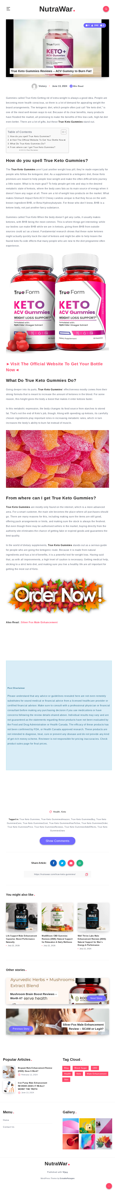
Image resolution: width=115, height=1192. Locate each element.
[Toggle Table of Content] (62, 132)
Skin (66, 1079)
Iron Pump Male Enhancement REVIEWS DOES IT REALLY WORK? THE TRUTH (32, 1086)
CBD (95, 1068)
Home (6, 1120)
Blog (66, 1068)
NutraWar (56, 9)
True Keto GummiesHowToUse (64, 823)
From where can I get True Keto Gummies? (32, 147)
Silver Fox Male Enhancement (39, 622)
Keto (63, 811)
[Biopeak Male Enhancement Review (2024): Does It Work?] (9, 1072)
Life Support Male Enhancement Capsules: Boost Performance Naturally (21, 939)
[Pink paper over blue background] (71, 1125)
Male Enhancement (96, 1074)
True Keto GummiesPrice (20, 827)
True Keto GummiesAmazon (55, 819)
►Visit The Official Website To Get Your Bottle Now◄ (38, 140)
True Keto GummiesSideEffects (80, 827)
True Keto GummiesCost (35, 823)
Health (56, 811)
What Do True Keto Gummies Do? (27, 143)
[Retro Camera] (87, 1125)
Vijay (65, 1172)
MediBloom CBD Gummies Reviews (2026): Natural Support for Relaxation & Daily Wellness (57, 939)
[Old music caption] (104, 1125)
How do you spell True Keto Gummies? (30, 136)
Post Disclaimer (32, 150)
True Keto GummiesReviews (48, 827)
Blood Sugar (80, 1068)
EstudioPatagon (67, 1178)
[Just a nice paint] (87, 1141)
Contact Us (8, 1127)
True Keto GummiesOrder (94, 823)
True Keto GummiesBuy (83, 819)
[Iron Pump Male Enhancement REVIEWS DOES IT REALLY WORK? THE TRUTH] (9, 1087)
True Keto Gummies (29, 819)
